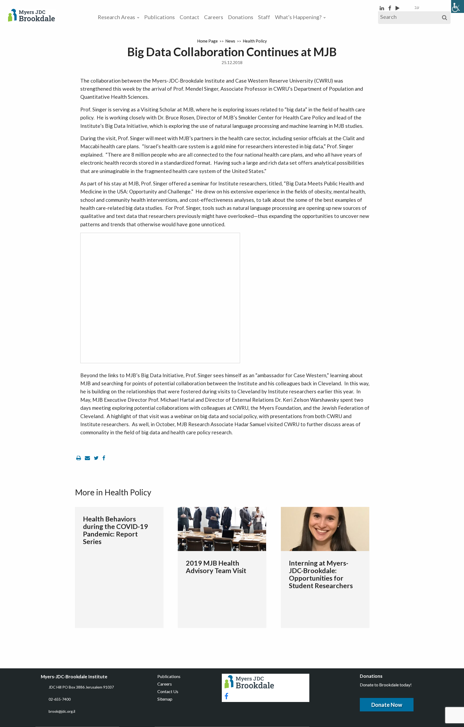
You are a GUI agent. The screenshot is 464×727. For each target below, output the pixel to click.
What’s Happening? (298, 17)
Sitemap (164, 698)
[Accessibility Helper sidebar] (457, 6)
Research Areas (116, 17)
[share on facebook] (103, 458)
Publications (159, 17)
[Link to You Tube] (397, 8)
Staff (264, 17)
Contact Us (167, 691)
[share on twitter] (97, 458)
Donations (240, 17)
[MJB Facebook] (390, 8)
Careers (213, 17)
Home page (207, 40)
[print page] (79, 458)
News (230, 40)
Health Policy (255, 40)
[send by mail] (88, 458)
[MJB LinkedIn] (382, 8)
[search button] (444, 17)
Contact (189, 17)
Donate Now (386, 704)
